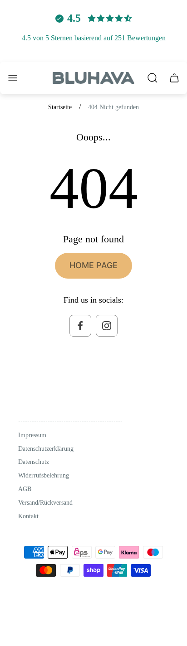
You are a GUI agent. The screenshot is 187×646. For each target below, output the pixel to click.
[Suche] (152, 78)
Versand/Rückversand (45, 502)
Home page (93, 265)
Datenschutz (33, 461)
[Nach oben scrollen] (151, 621)
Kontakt (28, 516)
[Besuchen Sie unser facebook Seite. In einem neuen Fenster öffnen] (80, 326)
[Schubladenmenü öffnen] (12, 77)
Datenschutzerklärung (46, 448)
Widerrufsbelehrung (43, 475)
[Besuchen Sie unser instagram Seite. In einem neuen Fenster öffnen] (107, 326)
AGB (24, 489)
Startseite (60, 107)
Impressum (32, 435)
